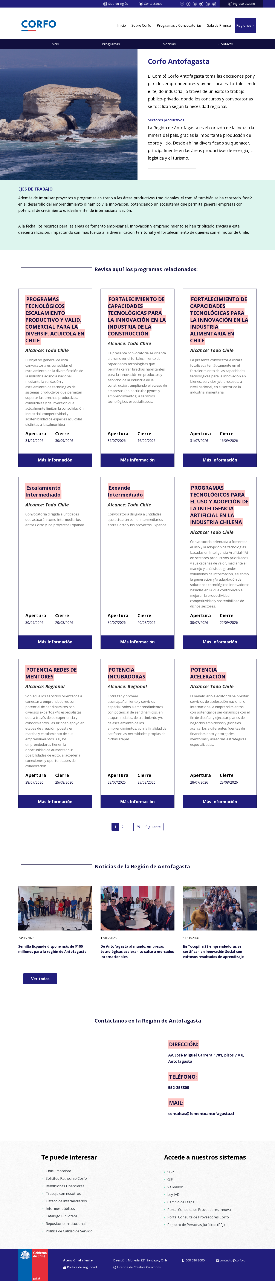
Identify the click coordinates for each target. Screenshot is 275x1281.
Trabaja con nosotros (63, 1193)
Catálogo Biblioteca (61, 1216)
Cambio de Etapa (180, 1202)
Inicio (121, 25)
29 (138, 826)
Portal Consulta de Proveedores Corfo (198, 1217)
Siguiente (153, 826)
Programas (111, 44)
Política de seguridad (82, 1267)
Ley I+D (173, 1194)
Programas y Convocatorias (179, 25)
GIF (170, 1179)
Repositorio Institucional (66, 1223)
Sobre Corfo (141, 25)
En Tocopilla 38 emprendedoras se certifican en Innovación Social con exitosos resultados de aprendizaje (213, 951)
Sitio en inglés (118, 4)
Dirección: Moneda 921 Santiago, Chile (140, 1260)
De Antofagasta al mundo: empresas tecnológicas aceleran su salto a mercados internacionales (137, 951)
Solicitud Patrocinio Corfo (66, 1178)
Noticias (169, 44)
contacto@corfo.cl (233, 1260)
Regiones (243, 25)
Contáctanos (153, 4)
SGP (170, 1172)
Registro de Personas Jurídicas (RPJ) (196, 1224)
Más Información (55, 460)
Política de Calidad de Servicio (69, 1231)
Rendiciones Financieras (65, 1186)
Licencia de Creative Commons (139, 1267)
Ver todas (40, 978)
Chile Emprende (58, 1171)
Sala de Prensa (219, 25)
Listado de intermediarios (66, 1201)
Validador (175, 1187)
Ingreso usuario (244, 4)
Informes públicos (60, 1208)
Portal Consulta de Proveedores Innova (199, 1209)
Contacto (225, 44)
